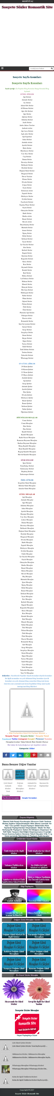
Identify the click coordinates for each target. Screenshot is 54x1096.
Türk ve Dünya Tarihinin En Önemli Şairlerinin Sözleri (39, 879)
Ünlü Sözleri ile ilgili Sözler (14, 852)
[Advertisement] (27, 38)
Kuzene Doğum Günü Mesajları (39, 969)
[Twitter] (13, 755)
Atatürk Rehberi (14, 901)
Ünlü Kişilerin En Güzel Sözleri (39, 852)
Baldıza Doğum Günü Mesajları (14, 952)
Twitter (15, 739)
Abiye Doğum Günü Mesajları (39, 952)
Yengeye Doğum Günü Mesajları (14, 969)
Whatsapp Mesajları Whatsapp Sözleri (28, 1065)
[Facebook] (6, 755)
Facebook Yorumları (11, 798)
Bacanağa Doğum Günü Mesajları (39, 935)
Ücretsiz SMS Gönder (39, 901)
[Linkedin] (20, 755)
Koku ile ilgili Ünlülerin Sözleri (24, 1077)
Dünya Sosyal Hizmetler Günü (39, 914)
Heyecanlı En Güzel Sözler (14, 1002)
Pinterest (40, 739)
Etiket (32, 748)
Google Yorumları (29, 798)
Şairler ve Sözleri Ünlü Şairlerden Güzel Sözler (13, 880)
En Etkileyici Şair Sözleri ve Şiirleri (39, 866)
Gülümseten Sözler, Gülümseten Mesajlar (28, 1054)
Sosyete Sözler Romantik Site (27, 7)
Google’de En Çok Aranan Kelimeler (14, 914)
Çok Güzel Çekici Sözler (21, 1043)
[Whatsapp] (27, 755)
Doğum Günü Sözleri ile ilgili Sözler (14, 935)
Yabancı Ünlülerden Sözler (14, 866)
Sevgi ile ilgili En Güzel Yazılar (39, 1002)
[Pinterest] (33, 755)
